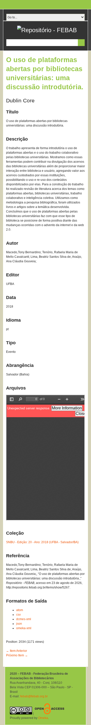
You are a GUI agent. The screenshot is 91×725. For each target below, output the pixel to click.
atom (19, 610)
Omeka (43, 718)
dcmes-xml (23, 619)
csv (18, 614)
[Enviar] (81, 42)
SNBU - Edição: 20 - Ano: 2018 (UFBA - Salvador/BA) (42, 542)
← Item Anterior (16, 651)
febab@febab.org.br (34, 696)
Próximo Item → (17, 655)
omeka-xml (23, 628)
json (19, 623)
